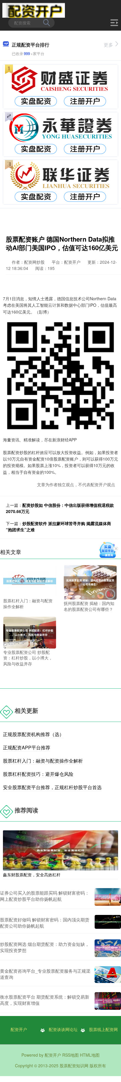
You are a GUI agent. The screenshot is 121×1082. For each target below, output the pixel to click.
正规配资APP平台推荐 (26, 747)
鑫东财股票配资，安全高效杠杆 (31, 875)
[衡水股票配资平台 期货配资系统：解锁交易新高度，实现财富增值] (108, 1001)
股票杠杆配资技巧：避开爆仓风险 (38, 774)
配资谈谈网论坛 (63, 1029)
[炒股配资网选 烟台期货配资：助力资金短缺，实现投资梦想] (108, 948)
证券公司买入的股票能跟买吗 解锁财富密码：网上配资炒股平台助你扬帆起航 (44, 896)
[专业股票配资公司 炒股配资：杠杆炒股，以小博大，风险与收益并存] (29, 632)
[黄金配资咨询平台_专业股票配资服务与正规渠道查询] (108, 974)
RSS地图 (70, 1055)
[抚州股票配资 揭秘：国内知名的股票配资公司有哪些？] (90, 582)
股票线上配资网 (103, 1029)
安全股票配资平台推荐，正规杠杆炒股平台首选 (52, 787)
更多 (108, 44)
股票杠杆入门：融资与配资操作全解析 (43, 760)
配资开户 (19, 1029)
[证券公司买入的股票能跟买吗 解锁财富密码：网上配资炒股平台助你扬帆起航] (108, 897)
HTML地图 (90, 1055)
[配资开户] (33, 10)
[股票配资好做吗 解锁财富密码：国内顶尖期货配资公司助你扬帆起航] (108, 922)
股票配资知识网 (74, 1065)
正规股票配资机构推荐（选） (33, 734)
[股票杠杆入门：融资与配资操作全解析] (29, 580)
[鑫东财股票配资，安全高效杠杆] (60, 850)
